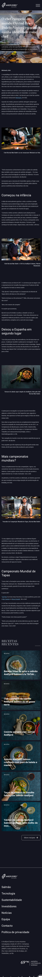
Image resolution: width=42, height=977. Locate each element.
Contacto (7, 925)
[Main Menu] (38, 5)
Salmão (6, 887)
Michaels (18, 97)
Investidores (9, 906)
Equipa (6, 919)
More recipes (29, 837)
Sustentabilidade (12, 900)
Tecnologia (8, 893)
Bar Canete (6, 599)
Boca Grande (16, 599)
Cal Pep (4, 597)
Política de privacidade (15, 932)
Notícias (7, 912)
